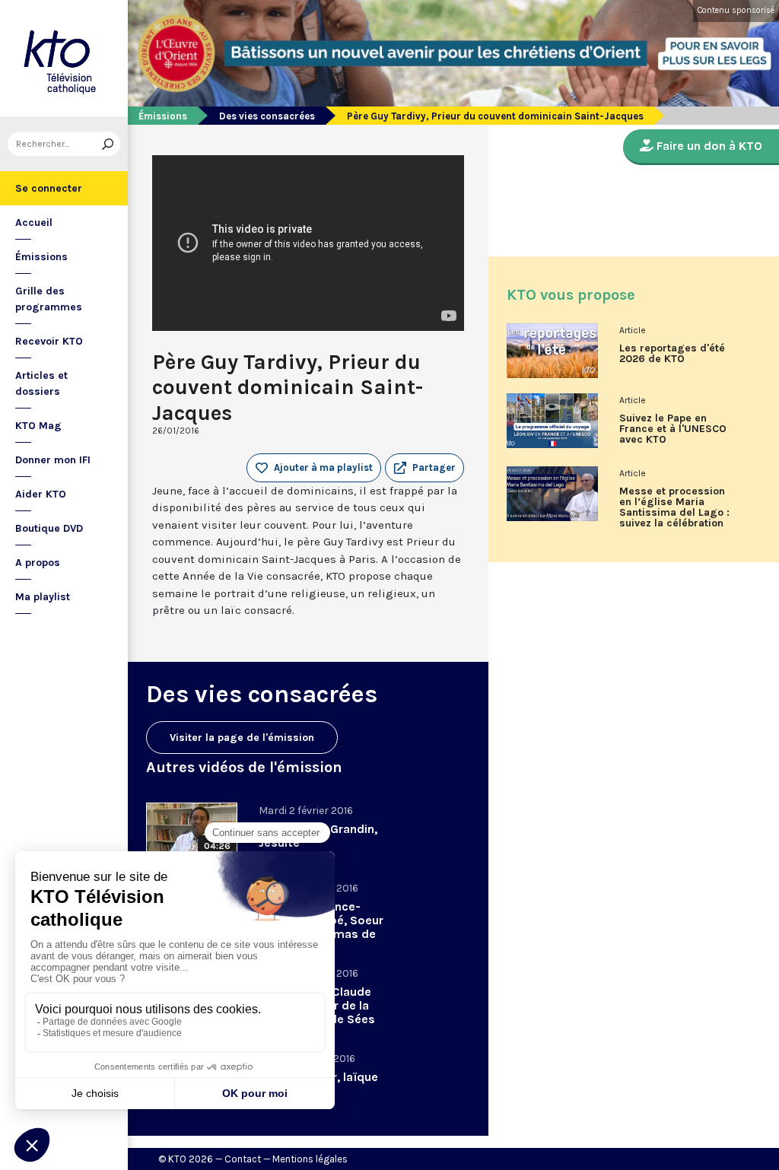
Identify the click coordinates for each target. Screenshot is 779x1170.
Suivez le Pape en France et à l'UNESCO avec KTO (673, 429)
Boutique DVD (49, 528)
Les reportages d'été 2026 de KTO (672, 353)
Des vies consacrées (267, 116)
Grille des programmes (48, 299)
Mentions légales (310, 1159)
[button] (424, 467)
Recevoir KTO (49, 341)
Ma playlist (42, 596)
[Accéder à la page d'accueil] (64, 58)
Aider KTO (40, 494)
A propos (37, 562)
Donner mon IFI (53, 459)
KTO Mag (38, 425)
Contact (242, 1159)
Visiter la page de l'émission (242, 737)
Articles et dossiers (41, 383)
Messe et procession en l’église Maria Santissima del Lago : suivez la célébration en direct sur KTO (674, 512)
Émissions (41, 256)
